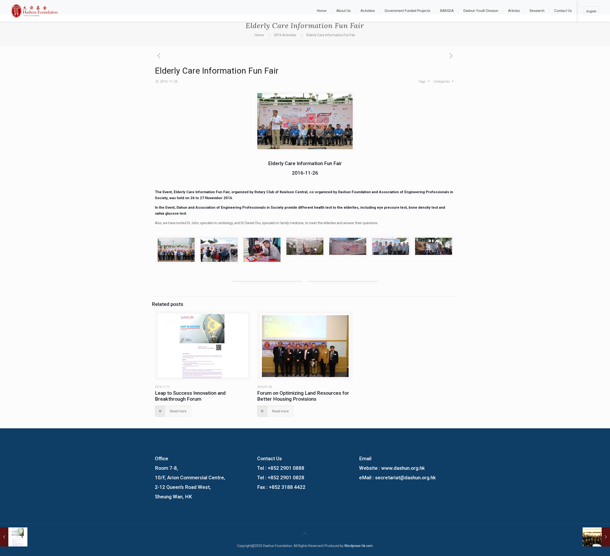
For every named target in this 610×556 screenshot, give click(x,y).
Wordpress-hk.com (358, 546)
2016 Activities (285, 35)
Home (259, 35)
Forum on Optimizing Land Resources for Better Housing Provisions (303, 396)
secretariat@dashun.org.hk (405, 477)
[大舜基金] (34, 10)
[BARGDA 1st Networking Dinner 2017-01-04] (596, 536)
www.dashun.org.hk (403, 468)
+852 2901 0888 (286, 468)
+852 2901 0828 (286, 477)
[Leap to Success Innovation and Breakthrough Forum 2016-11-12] (13, 536)
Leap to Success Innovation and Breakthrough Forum (190, 396)
